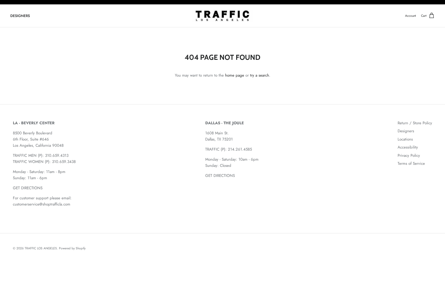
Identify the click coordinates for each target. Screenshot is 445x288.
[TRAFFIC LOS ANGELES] (222, 16)
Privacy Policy (409, 155)
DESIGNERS (20, 15)
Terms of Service (411, 163)
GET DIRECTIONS (27, 188)
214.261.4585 (240, 149)
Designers (406, 131)
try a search (259, 75)
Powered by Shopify (72, 248)
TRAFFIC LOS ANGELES (41, 248)
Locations (405, 139)
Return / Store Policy (415, 123)
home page (234, 75)
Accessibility (408, 147)
